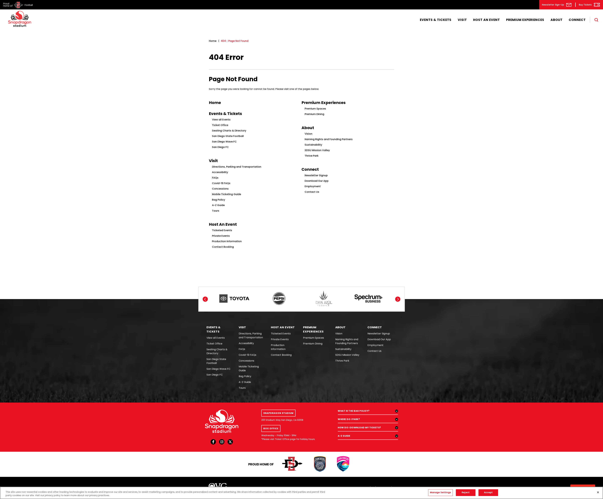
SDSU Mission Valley (317, 150)
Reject (466, 492)
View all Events (221, 119)
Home (212, 41)
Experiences (313, 329)
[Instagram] (221, 442)
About (556, 20)
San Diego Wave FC (224, 141)
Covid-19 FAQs (221, 183)
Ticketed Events (222, 230)
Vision (308, 134)
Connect (577, 20)
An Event (283, 327)
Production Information (227, 241)
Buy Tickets (585, 4)
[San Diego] (343, 464)
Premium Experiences (525, 20)
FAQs (215, 178)
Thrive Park (311, 156)
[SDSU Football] (292, 464)
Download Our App (317, 181)
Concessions (220, 189)
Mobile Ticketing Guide (226, 194)
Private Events (221, 236)
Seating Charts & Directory (229, 130)
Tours (215, 211)
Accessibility (220, 172)
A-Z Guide (218, 205)
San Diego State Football (228, 136)
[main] (301, 137)
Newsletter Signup (316, 175)
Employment (313, 186)
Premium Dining (314, 114)
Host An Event (486, 20)
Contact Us (312, 192)
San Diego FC (220, 147)
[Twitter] (230, 442)
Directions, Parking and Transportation (236, 167)
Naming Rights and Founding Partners (329, 139)
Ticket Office (220, 125)
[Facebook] (213, 442)
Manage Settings (440, 492)
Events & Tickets (435, 20)
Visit (462, 20)
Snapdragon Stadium (19, 19)
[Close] (598, 492)
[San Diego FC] (319, 464)
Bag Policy (218, 200)
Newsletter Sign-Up (553, 4)
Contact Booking (223, 247)
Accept (488, 492)
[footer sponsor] (234, 298)
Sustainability (313, 145)
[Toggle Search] (596, 20)
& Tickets (213, 329)
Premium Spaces (315, 108)
